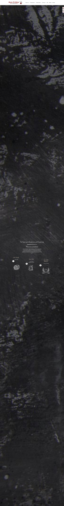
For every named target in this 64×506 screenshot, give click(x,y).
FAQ (47, 2)
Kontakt (53, 2)
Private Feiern (38, 2)
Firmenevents (32, 2)
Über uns (27, 2)
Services (43, 2)
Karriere (50, 2)
